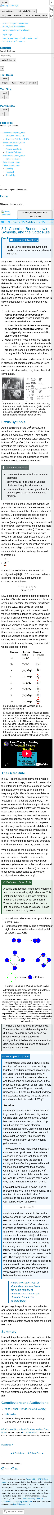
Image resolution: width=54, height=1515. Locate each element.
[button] (10, 172)
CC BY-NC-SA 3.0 (30, 1432)
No (16, 1469)
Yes (6, 1469)
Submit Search (8, 60)
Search (5, 1512)
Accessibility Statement (22, 1501)
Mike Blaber (11, 1409)
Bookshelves (31, 222)
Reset (4, 79)
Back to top (6, 1445)
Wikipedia (10, 1414)
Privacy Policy (29, 1499)
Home (14, 222)
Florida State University (32, 1409)
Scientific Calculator (14, 152)
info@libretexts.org (21, 1504)
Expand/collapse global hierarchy (4, 222)
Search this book (7, 51)
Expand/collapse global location (51, 221)
